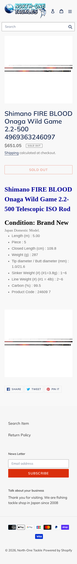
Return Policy (19, 435)
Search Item (18, 423)
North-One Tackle (29, 550)
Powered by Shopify (57, 550)
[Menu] (70, 11)
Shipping (12, 153)
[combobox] (38, 26)
